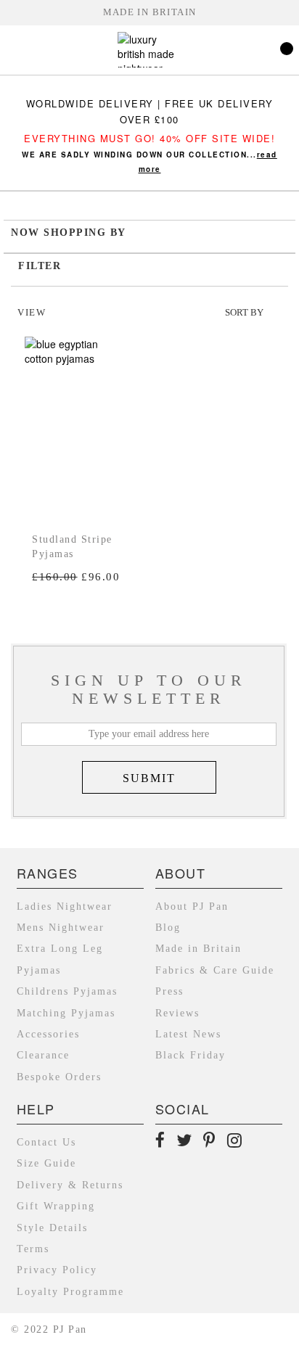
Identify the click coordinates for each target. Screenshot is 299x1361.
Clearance (43, 1055)
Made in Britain (150, 12)
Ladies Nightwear (64, 906)
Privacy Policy (57, 1270)
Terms (33, 1248)
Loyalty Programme (70, 1291)
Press (169, 991)
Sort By (244, 312)
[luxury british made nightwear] (149, 51)
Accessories (48, 1034)
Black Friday (190, 1055)
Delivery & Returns (70, 1185)
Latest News (188, 1034)
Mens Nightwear (61, 927)
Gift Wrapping (56, 1206)
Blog (168, 927)
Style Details (52, 1227)
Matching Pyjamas (66, 1013)
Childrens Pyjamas (67, 991)
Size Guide (46, 1163)
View (31, 312)
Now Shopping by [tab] (68, 232)
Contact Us (46, 1142)
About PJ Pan (192, 906)
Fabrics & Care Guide (214, 970)
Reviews (177, 1013)
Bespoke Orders (59, 1077)
